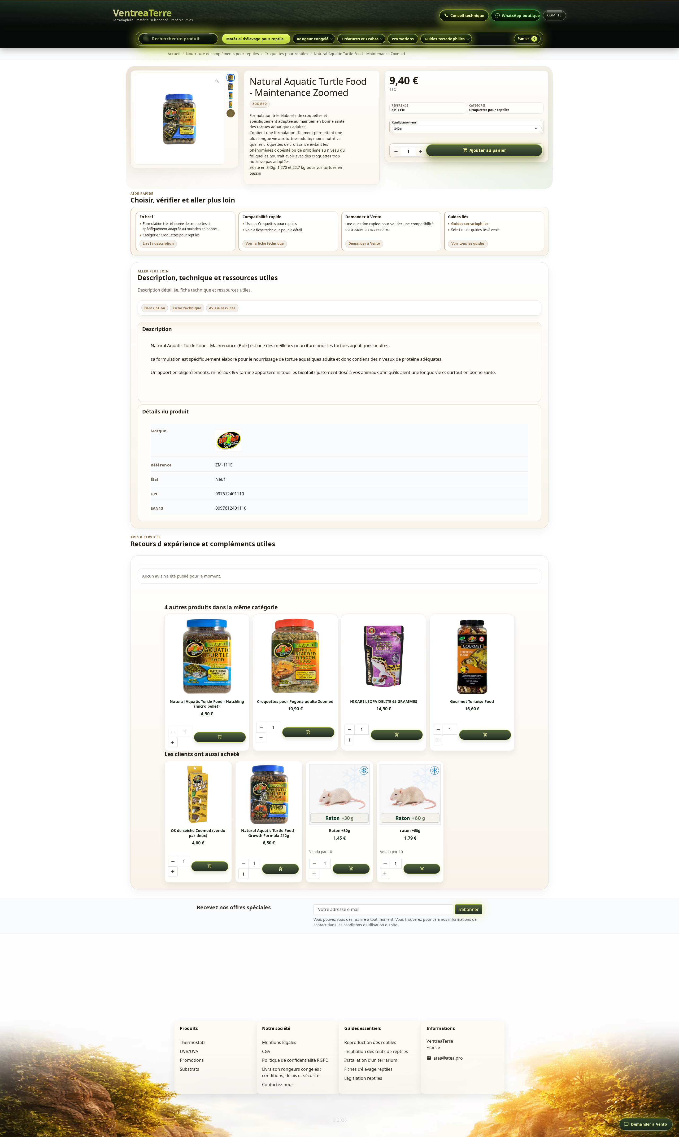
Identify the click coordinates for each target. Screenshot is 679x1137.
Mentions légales (279, 1042)
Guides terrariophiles (470, 223)
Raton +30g (339, 830)
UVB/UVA (189, 1051)
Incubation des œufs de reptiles (376, 1051)
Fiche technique (187, 308)
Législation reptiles (363, 1078)
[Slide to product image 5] (230, 113)
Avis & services (222, 308)
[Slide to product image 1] (230, 78)
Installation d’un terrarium (370, 1060)
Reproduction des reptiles (370, 1042)
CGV (266, 1051)
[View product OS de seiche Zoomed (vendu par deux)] (198, 794)
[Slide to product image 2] (230, 87)
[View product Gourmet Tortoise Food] (472, 656)
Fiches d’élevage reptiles (368, 1069)
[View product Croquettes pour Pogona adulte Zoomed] (295, 656)
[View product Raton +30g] (339, 794)
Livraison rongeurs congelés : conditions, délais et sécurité (291, 1072)
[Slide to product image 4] (230, 104)
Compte (554, 15)
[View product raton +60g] (410, 794)
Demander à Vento (364, 243)
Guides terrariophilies (445, 38)
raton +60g (410, 830)
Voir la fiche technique (265, 243)
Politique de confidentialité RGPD (295, 1060)
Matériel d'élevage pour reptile (255, 38)
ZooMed (260, 104)
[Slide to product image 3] (230, 95)
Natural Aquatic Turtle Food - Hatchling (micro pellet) (207, 704)
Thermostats (193, 1042)
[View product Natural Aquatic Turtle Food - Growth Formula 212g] (268, 794)
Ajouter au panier (484, 150)
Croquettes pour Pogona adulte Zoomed (295, 701)
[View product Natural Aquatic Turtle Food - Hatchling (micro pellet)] (206, 656)
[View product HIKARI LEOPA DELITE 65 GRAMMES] (383, 656)
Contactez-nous (278, 1084)
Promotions (403, 38)
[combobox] (178, 38)
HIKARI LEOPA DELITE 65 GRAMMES (383, 701)
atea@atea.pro (448, 1058)
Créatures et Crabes (360, 38)
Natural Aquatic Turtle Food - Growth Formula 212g (268, 833)
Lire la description (158, 243)
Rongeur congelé (312, 38)
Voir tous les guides (468, 243)
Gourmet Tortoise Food (472, 701)
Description (154, 308)
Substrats (189, 1069)
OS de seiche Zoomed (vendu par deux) (198, 833)
